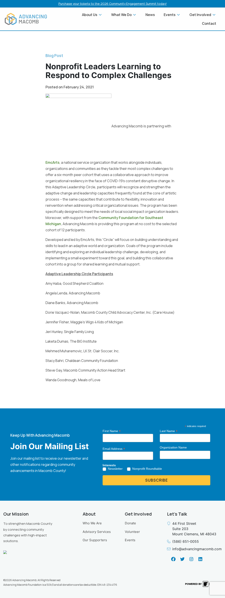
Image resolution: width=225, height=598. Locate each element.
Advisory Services (97, 532)
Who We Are (92, 523)
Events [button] (170, 14)
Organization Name (173, 447)
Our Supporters (95, 540)
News (150, 14)
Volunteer (132, 532)
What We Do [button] (121, 14)
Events (130, 540)
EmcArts (52, 162)
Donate (130, 523)
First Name (112, 431)
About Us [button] (90, 14)
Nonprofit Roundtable (147, 468)
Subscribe (156, 480)
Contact (209, 23)
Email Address (114, 449)
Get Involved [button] (200, 14)
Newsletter (115, 468)
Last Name (169, 431)
